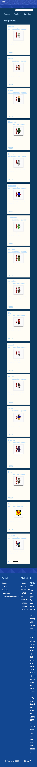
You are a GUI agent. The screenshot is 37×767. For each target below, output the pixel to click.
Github (26, 761)
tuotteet (17, 14)
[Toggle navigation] (3, 2)
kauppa (7, 14)
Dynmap (25, 603)
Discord (4, 583)
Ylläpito (25, 599)
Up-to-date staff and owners (32, 742)
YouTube (5, 590)
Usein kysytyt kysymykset (25, 586)
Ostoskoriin (28, 14)
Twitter (4, 586)
